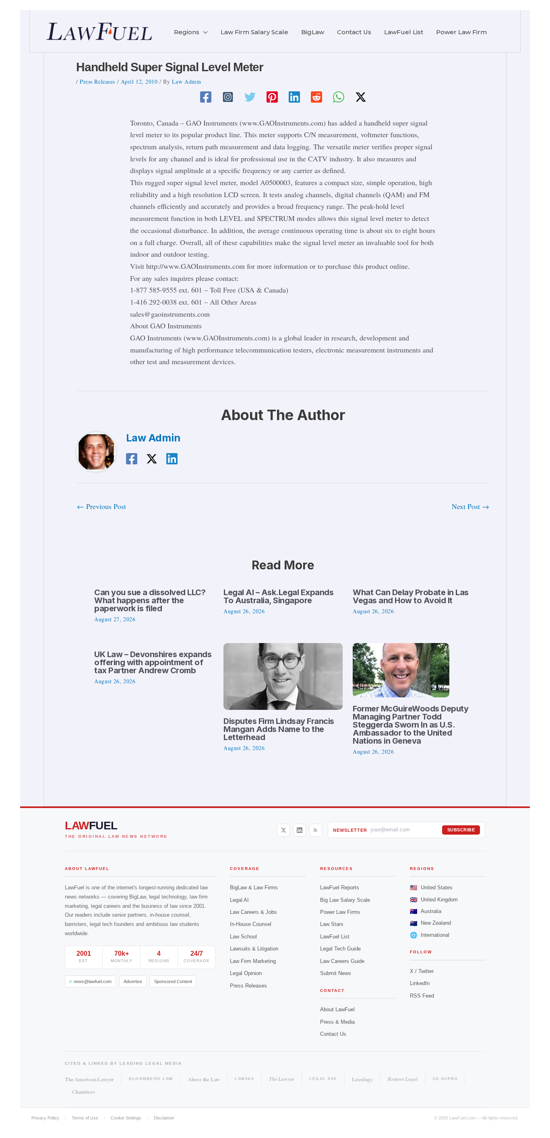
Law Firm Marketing (253, 961)
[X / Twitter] (283, 830)
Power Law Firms (340, 912)
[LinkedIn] (299, 830)
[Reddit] (316, 97)
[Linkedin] (294, 97)
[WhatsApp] (338, 97)
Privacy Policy (45, 1117)
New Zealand (430, 923)
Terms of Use (85, 1117)
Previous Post (101, 506)
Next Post (470, 506)
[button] (203, 32)
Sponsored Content (173, 981)
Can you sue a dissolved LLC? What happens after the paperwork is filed (149, 600)
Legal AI (239, 900)
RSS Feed (422, 996)
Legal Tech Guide (340, 949)
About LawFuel (337, 1009)
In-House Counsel (250, 924)
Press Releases (97, 81)
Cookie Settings (126, 1117)
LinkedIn (420, 983)
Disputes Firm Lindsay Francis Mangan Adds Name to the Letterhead (278, 729)
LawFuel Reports (339, 887)
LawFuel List (334, 937)
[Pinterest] (272, 97)
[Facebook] (205, 97)
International (429, 935)
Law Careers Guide (342, 961)
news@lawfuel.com (93, 981)
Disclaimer (164, 1117)
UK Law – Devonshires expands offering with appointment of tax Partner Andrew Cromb (152, 662)
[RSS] (315, 830)
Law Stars (331, 924)
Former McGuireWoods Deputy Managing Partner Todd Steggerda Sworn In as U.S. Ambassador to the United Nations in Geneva (410, 725)
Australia (425, 911)
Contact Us (333, 1034)
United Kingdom (434, 899)
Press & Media (337, 1022)
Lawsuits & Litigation (254, 949)
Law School (243, 937)
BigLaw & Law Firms (254, 887)
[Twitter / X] (360, 97)
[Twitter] (250, 97)
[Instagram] (228, 97)
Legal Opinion (246, 973)
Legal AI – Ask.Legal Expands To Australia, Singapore (278, 596)
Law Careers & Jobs (253, 912)
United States (431, 887)
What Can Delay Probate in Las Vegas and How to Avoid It (411, 596)
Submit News (335, 973)
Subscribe (461, 829)
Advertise (133, 981)
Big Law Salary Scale (345, 900)
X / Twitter (422, 971)
